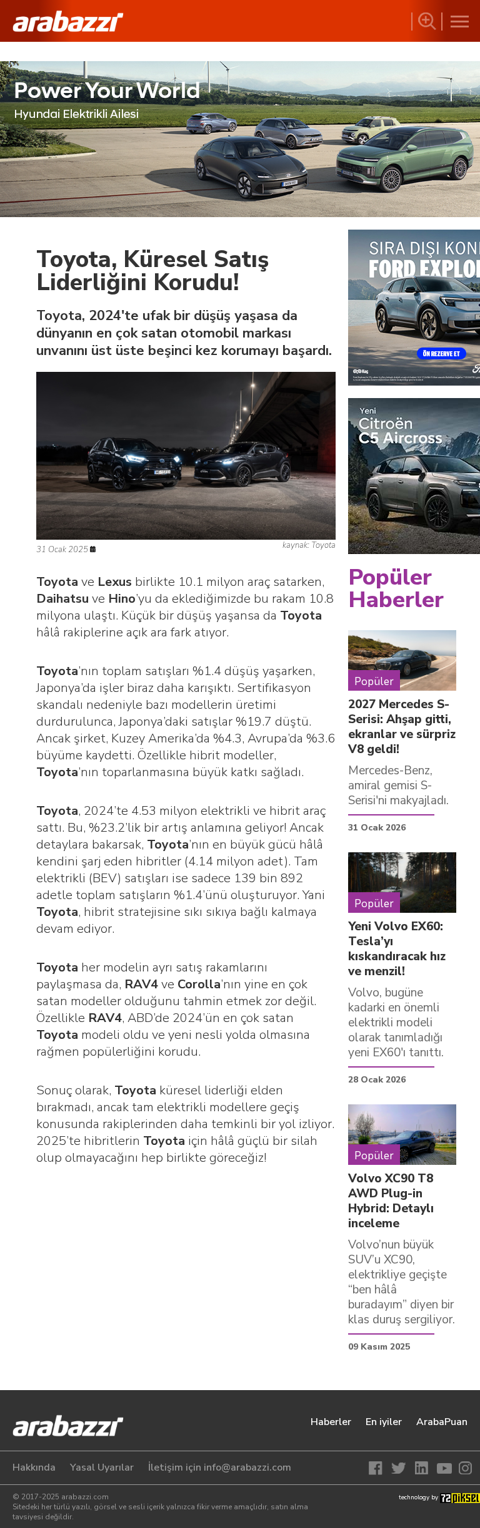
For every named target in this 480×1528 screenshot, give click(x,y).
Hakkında (34, 1467)
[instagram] (464, 1468)
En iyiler (384, 1422)
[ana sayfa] (59, 1426)
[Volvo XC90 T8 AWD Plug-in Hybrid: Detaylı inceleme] (402, 1134)
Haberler (331, 1422)
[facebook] (379, 1468)
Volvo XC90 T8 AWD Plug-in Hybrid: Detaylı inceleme (391, 1201)
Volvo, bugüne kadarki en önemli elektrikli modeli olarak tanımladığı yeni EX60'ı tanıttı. (396, 1022)
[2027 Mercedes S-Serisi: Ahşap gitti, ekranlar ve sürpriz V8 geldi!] (402, 660)
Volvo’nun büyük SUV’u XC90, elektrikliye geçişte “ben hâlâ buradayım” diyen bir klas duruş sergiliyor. (401, 1282)
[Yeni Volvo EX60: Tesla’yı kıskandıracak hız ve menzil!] (402, 882)
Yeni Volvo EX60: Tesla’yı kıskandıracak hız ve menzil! (397, 949)
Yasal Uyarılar (102, 1467)
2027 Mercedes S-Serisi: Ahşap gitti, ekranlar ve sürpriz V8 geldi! (402, 727)
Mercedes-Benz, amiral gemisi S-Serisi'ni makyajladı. (398, 785)
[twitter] (400, 1468)
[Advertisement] (185, 1275)
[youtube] (442, 1468)
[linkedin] (421, 1468)
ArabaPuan (442, 1422)
